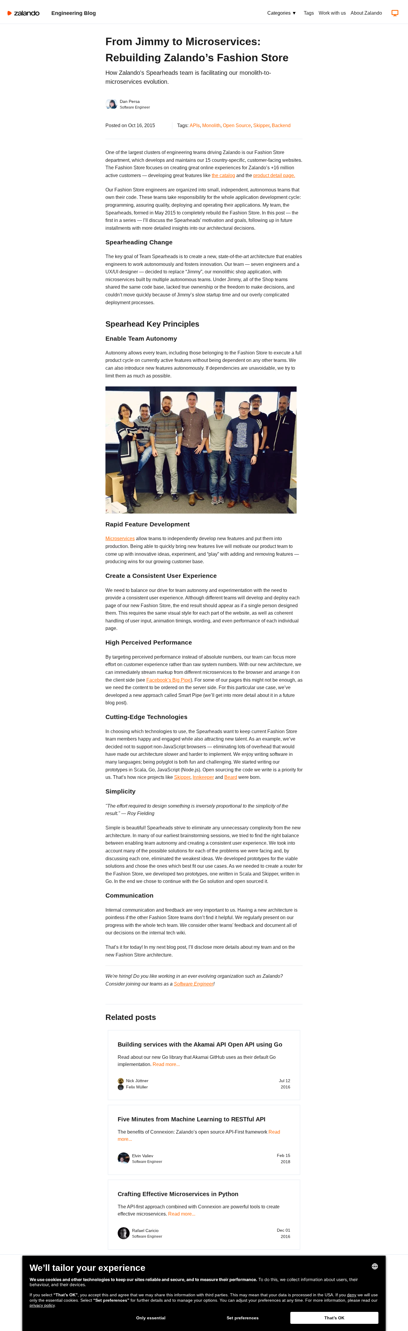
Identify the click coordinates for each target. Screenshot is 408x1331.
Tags (309, 13)
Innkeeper (203, 777)
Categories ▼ (282, 13)
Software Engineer (193, 983)
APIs (195, 125)
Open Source (237, 125)
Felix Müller (137, 1087)
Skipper (261, 125)
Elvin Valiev (142, 1155)
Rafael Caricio (145, 1230)
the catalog (223, 175)
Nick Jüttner (137, 1080)
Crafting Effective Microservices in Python (178, 1194)
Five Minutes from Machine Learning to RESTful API (192, 1119)
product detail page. (274, 175)
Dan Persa (130, 101)
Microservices (120, 538)
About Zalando (366, 13)
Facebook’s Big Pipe (168, 680)
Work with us (332, 13)
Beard (230, 777)
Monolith (211, 125)
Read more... (166, 1064)
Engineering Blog (73, 13)
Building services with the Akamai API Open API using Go (200, 1044)
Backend (281, 125)
